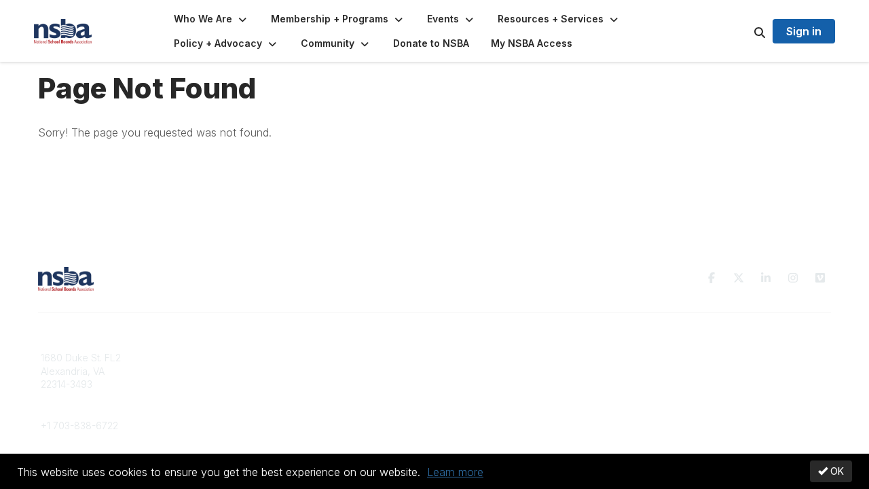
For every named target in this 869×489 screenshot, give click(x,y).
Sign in (803, 31)
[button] (211, 19)
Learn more (455, 472)
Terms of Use (673, 371)
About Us (664, 357)
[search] (743, 31)
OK (836, 471)
